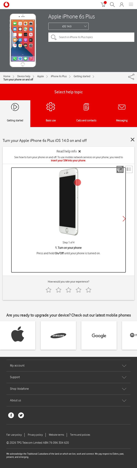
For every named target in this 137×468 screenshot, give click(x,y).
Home (6, 76)
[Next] (124, 218)
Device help (23, 76)
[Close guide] (132, 139)
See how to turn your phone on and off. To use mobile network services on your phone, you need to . (68, 159)
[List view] (129, 169)
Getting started (82, 76)
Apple (40, 76)
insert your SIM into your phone (68, 160)
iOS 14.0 (66, 26)
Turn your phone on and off (18, 79)
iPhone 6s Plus (59, 76)
